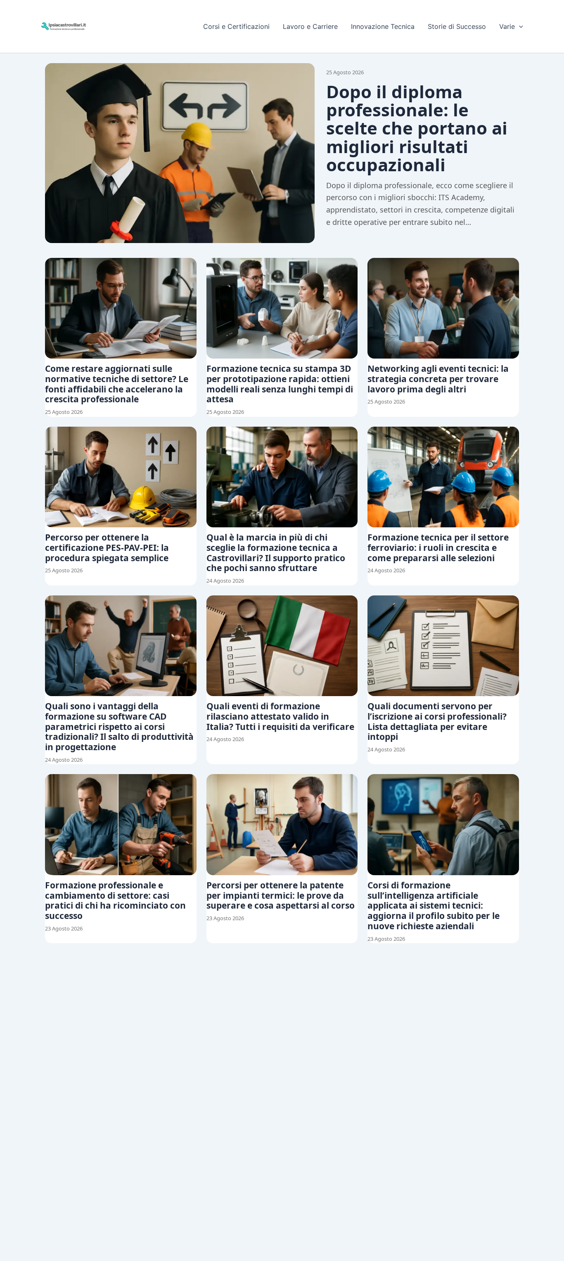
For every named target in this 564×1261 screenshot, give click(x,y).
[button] (519, 26)
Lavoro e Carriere (310, 26)
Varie (507, 26)
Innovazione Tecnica (383, 26)
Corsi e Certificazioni (236, 26)
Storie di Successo (457, 26)
